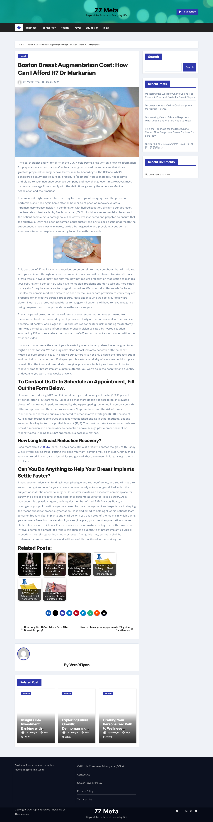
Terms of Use (84, 799)
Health (65, 27)
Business (30, 27)
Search (153, 57)
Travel (77, 27)
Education (92, 27)
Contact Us (83, 774)
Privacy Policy (85, 791)
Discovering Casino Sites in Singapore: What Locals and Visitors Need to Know (168, 119)
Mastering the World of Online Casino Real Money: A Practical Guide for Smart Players (170, 95)
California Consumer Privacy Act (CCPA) (100, 766)
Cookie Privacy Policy (89, 783)
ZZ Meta (106, 10)
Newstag (57, 809)
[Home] (19, 27)
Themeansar (22, 814)
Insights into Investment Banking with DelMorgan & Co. (34, 726)
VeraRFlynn (33, 82)
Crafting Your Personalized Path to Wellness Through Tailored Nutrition (117, 728)
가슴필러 (45, 447)
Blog (106, 27)
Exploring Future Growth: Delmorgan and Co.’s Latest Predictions (75, 728)
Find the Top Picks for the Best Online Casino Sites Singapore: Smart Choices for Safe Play (169, 132)
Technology (48, 27)
